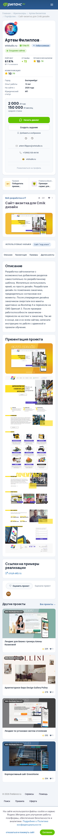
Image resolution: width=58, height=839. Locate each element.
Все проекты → (48, 604)
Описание (8, 255)
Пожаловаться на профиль (29, 168)
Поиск (7, 801)
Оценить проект (19, 586)
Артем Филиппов (22, 40)
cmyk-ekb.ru (14, 573)
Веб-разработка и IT (15, 198)
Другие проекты (13, 604)
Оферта (33, 801)
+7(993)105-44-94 (31, 152)
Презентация (21, 255)
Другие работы (47, 255)
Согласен (47, 832)
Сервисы (29, 794)
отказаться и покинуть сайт (20, 832)
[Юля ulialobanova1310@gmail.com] (8, 593)
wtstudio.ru (31, 159)
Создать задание (29, 127)
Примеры (34, 255)
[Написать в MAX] (32, 138)
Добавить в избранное (30, 133)
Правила (19, 801)
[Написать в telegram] (26, 138)
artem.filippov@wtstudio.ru (30, 146)
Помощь (43, 794)
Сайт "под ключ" (41, 244)
